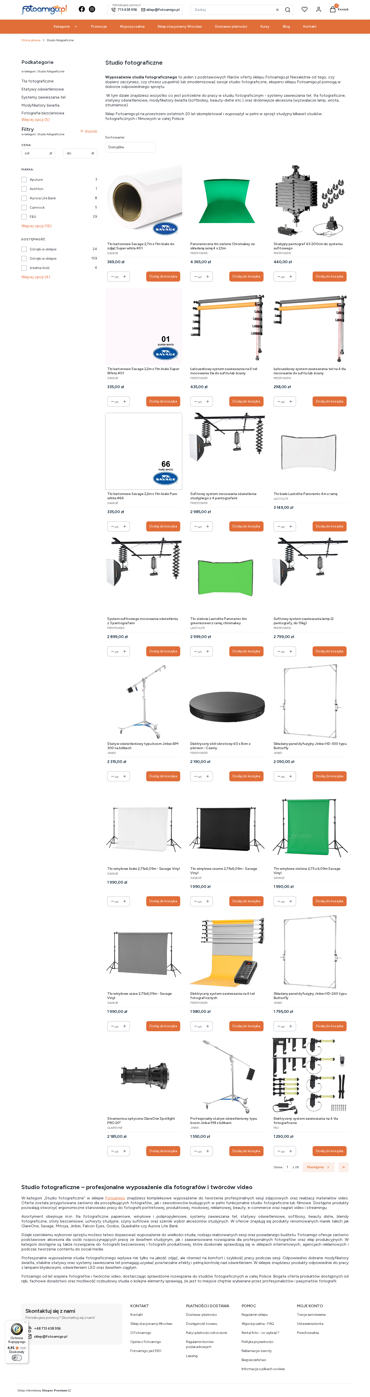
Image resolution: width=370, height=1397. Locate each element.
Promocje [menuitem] (99, 26)
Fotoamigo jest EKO (145, 1351)
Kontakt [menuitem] (310, 26)
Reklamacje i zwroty (257, 1351)
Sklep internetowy (42, 1390)
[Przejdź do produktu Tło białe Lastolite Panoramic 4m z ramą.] (310, 451)
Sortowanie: (115, 137)
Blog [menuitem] (286, 26)
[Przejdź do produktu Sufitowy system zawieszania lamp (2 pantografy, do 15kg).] (310, 576)
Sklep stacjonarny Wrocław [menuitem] (180, 26)
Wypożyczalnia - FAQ (258, 1324)
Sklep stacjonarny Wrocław (151, 1324)
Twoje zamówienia (311, 1315)
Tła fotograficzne (37, 81)
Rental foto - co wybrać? (260, 1333)
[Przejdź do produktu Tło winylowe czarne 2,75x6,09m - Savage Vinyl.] (226, 826)
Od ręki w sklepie (43, 249)
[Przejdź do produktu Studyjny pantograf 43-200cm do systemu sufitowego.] (310, 201)
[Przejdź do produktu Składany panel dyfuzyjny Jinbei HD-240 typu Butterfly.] (310, 950)
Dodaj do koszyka (163, 276)
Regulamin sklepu (255, 1315)
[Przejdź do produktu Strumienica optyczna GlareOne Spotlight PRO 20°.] (143, 1075)
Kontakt (136, 1315)
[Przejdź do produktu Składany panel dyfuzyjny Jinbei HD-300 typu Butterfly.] (310, 701)
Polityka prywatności (257, 1342)
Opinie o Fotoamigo (145, 1342)
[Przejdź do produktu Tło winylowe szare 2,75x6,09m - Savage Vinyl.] (143, 950)
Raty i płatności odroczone (206, 1333)
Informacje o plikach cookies (263, 1369)
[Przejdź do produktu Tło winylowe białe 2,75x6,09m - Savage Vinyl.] (143, 826)
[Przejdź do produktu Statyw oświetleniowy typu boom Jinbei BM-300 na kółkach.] (143, 701)
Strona (278, 1167)
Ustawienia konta (310, 1324)
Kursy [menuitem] (265, 26)
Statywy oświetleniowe (42, 89)
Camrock (37, 207)
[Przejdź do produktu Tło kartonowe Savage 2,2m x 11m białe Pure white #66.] (143, 451)
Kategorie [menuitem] (62, 26)
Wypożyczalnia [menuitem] (132, 26)
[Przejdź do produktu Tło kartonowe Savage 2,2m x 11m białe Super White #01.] (143, 326)
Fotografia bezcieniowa (42, 113)
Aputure (36, 179)
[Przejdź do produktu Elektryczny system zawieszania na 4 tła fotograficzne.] (310, 1075)
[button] (287, 10)
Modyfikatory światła (40, 105)
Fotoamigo (115, 1198)
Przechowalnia (308, 1333)
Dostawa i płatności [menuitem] (231, 26)
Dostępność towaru (201, 1324)
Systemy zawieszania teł (43, 97)
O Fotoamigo (140, 1333)
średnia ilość (40, 268)
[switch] (17, 1358)
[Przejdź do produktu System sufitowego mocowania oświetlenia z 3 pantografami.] (143, 576)
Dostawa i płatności (201, 1315)
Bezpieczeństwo (254, 1360)
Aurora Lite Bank (43, 198)
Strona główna (31, 40)
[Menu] (25, 1323)
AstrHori (36, 189)
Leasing (192, 1356)
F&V (33, 217)
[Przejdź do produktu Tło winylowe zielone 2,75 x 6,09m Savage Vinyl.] (310, 826)
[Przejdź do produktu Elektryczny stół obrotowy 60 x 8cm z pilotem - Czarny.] (226, 701)
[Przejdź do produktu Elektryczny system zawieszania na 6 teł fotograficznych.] (226, 950)
